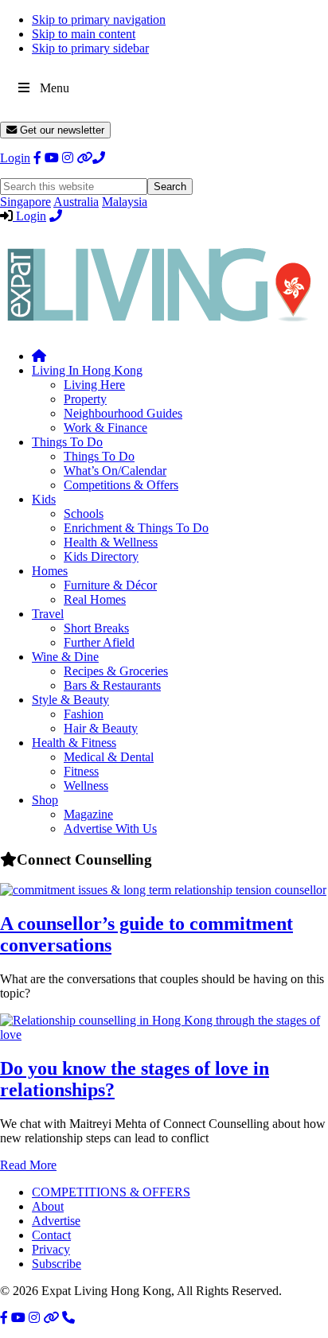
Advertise (56, 1220)
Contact (51, 1235)
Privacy (51, 1249)
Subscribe (56, 1263)
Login (15, 158)
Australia (76, 201)
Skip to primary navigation (99, 19)
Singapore (25, 201)
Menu (54, 88)
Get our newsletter (60, 130)
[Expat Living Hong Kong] (159, 329)
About (48, 1206)
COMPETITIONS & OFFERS (111, 1192)
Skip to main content (83, 34)
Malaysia (124, 201)
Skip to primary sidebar (90, 48)
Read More (28, 1165)
